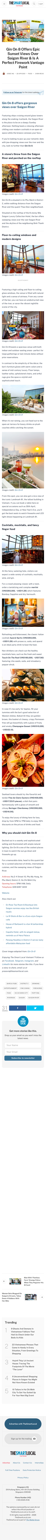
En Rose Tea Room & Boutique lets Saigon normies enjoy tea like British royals (22, 908)
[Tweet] (35, 1008)
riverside (11, 998)
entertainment (10, 988)
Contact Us (27, 1463)
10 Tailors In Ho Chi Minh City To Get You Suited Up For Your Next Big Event (24, 1392)
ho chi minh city (21, 993)
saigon (22, 998)
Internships (39, 1463)
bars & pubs (12, 983)
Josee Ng (10, 74)
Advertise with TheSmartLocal (23, 1424)
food (9, 993)
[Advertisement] (23, 1172)
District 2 (24, 983)
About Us (16, 1463)
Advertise (6, 1463)
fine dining (25, 988)
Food (30, 74)
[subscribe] (34, 1439)
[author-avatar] (4, 75)
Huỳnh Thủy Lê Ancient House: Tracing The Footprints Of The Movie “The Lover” (23, 1365)
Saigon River (33, 998)
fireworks (37, 988)
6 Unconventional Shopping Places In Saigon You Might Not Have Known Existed (24, 1379)
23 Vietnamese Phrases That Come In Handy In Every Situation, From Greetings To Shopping (25, 1349)
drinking (35, 983)
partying (35, 993)
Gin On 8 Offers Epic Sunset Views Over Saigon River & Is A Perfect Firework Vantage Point (23, 58)
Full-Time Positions (12, 1470)
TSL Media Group (32, 1520)
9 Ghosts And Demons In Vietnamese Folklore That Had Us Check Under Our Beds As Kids (23, 1333)
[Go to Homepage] (19, 3)
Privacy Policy (23, 1478)
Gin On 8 (18, 275)
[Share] (17, 1008)
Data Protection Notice (32, 1470)
